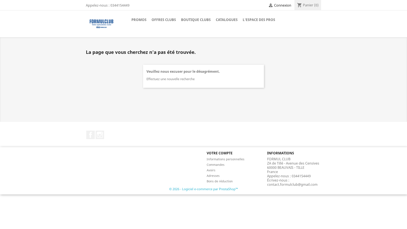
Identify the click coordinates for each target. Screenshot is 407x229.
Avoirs (211, 170)
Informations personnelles (225, 159)
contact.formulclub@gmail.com (292, 184)
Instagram (100, 135)
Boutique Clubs (196, 19)
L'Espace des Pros (259, 19)
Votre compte (220, 153)
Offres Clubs (164, 19)
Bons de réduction (220, 181)
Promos (138, 19)
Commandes (215, 165)
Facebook (90, 135)
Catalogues (227, 19)
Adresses (213, 176)
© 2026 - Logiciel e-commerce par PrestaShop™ (203, 189)
